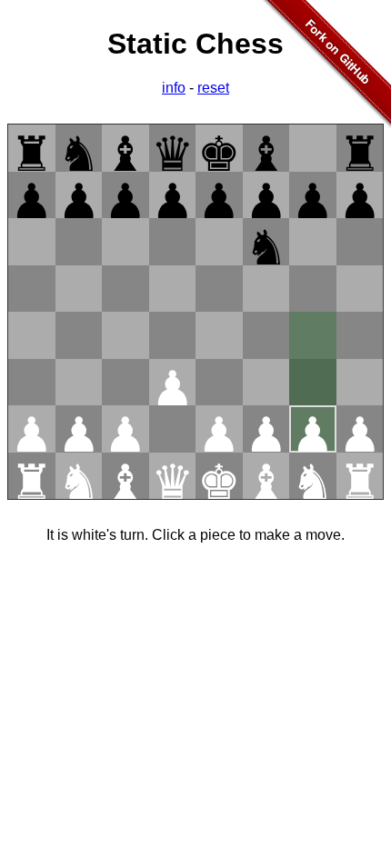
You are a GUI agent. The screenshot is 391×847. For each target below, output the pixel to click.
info (173, 87)
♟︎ (32, 196)
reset (213, 87)
